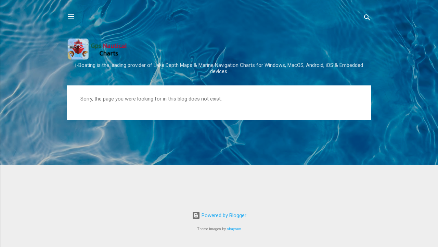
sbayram (234, 229)
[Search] (367, 18)
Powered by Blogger (223, 215)
